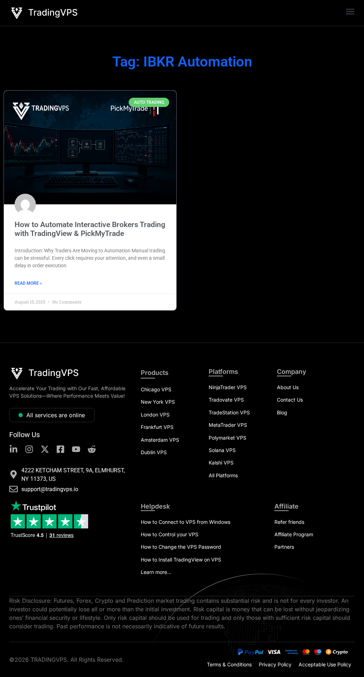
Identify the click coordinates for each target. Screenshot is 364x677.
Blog (282, 412)
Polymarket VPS (227, 438)
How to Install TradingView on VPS (181, 560)
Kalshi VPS (221, 463)
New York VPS (158, 402)
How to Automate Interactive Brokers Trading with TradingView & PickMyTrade (90, 229)
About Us (288, 387)
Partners (284, 547)
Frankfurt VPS (157, 427)
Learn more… (156, 572)
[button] (350, 11)
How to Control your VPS (169, 534)
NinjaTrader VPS (228, 387)
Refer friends (289, 522)
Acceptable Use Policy (325, 664)
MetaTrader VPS (228, 425)
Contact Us (290, 400)
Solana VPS (222, 450)
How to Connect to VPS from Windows (185, 522)
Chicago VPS (156, 389)
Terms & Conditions (229, 664)
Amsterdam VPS (160, 440)
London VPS (155, 415)
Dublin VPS (154, 452)
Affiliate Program (293, 534)
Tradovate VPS (226, 400)
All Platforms (223, 475)
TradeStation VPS (229, 412)
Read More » (28, 283)
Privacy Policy (275, 664)
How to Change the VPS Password (181, 547)
